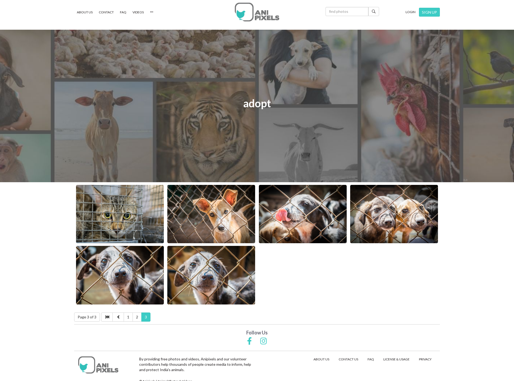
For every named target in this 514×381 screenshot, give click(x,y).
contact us (348, 359)
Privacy (425, 359)
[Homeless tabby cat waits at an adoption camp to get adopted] (120, 214)
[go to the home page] (257, 12)
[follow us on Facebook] (249, 341)
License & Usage (396, 359)
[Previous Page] (118, 317)
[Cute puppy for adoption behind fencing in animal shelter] (211, 214)
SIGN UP (429, 12)
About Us (85, 12)
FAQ (123, 12)
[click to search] (373, 11)
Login (410, 12)
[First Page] (107, 317)
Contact (106, 12)
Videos (138, 12)
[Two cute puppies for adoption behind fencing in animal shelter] (394, 214)
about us (321, 359)
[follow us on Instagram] (263, 341)
